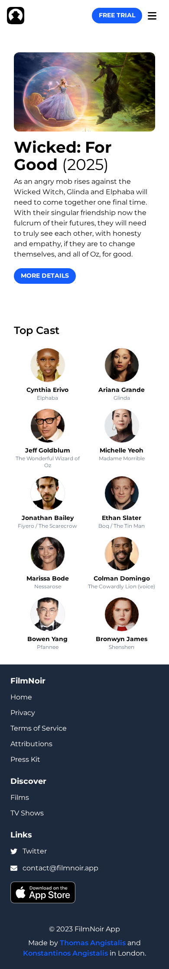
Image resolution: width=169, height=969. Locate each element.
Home (21, 697)
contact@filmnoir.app (60, 868)
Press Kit (25, 759)
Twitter (35, 851)
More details (45, 275)
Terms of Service (38, 728)
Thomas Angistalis (93, 943)
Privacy (22, 713)
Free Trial (117, 15)
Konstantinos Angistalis (65, 953)
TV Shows (27, 813)
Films (19, 797)
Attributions (31, 744)
